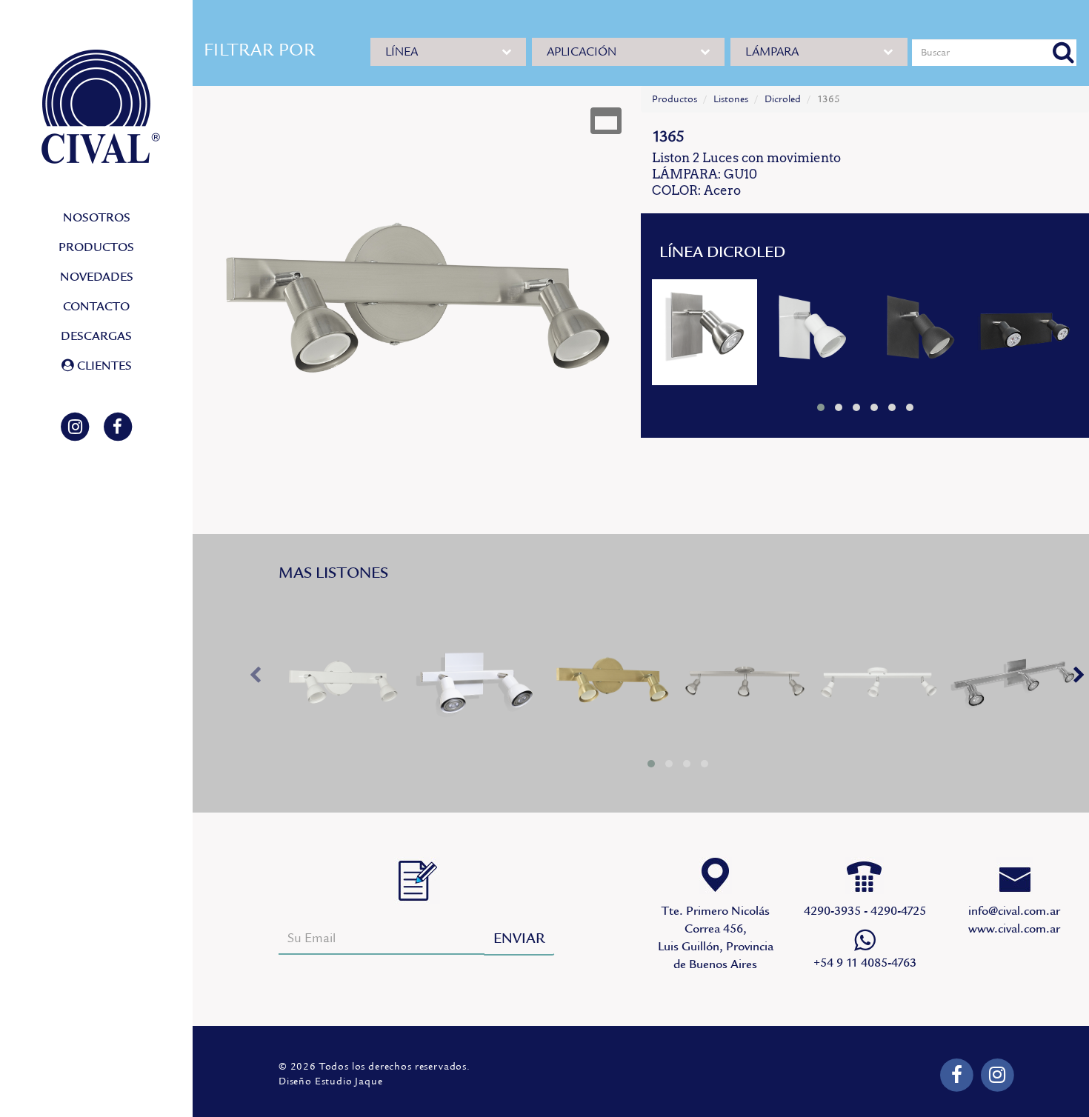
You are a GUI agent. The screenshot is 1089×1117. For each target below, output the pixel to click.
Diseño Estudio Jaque (331, 1081)
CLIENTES (103, 366)
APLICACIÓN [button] (581, 51)
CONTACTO (96, 306)
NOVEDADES (96, 277)
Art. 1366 (745, 684)
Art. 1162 (1025, 331)
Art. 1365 (344, 684)
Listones (730, 99)
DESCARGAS (96, 336)
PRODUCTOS (96, 247)
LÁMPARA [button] (772, 51)
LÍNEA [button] (401, 51)
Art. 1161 (704, 331)
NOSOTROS (96, 217)
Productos (674, 99)
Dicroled (783, 99)
